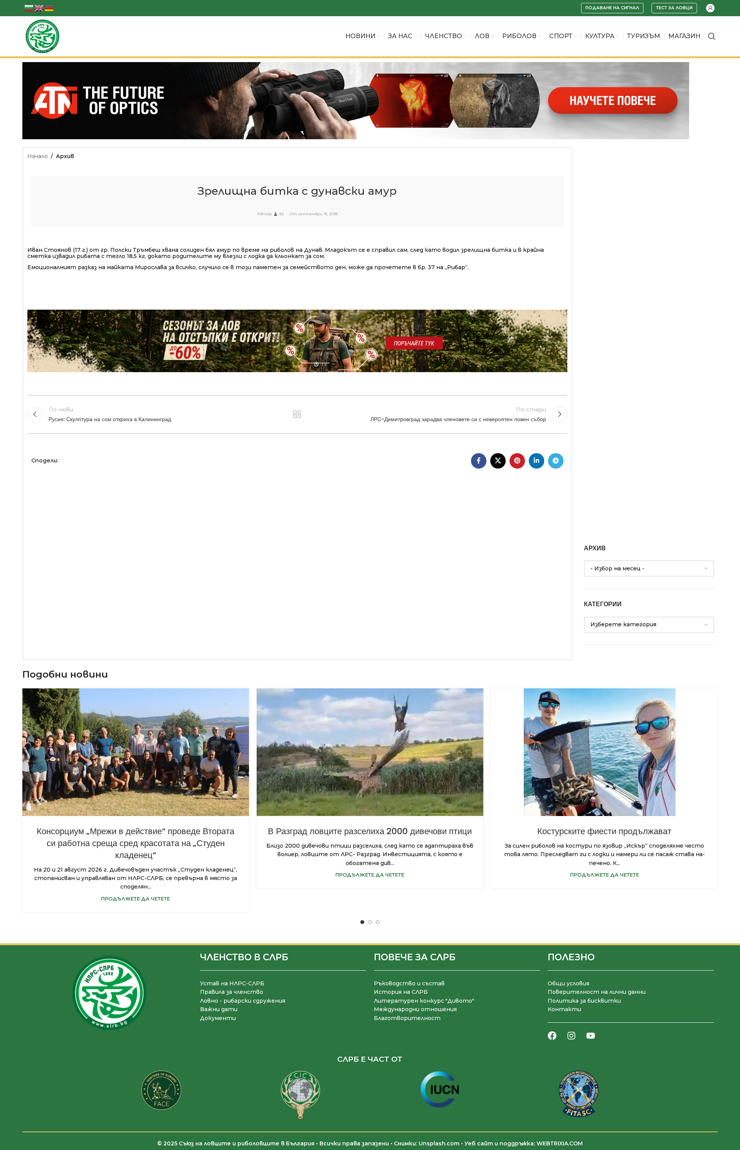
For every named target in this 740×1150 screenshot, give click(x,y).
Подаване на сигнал (612, 7)
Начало (37, 156)
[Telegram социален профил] (555, 461)
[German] (49, 7)
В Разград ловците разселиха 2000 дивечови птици (370, 831)
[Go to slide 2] (370, 922)
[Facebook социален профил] (478, 461)
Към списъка (297, 414)
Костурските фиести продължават (604, 831)
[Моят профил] (710, 8)
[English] (39, 7)
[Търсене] (712, 36)
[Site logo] (42, 35)
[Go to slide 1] (362, 922)
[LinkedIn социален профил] (536, 461)
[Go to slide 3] (378, 922)
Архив (65, 156)
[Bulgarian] (29, 7)
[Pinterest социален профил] (517, 461)
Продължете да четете (135, 899)
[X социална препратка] (498, 461)
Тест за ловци (674, 7)
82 (281, 214)
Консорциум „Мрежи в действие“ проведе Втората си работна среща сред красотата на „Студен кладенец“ (135, 843)
